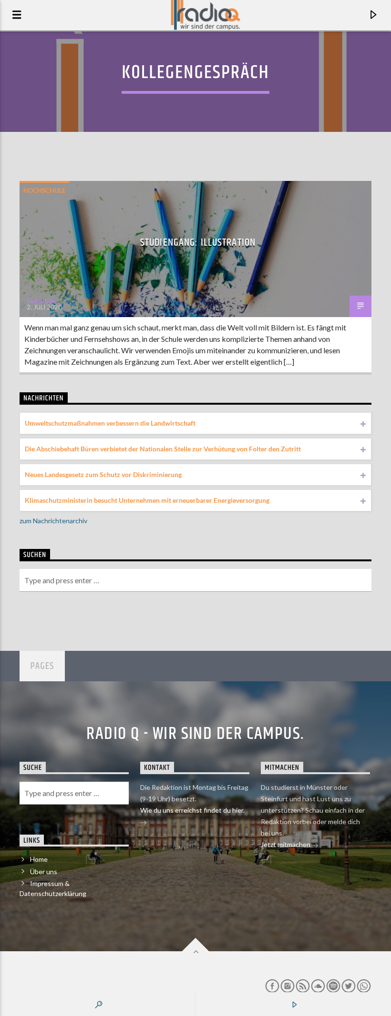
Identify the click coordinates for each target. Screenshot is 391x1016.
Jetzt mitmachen (286, 844)
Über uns (43, 871)
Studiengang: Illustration (198, 242)
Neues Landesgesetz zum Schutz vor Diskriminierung (103, 474)
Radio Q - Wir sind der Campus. (195, 734)
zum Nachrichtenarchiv (53, 521)
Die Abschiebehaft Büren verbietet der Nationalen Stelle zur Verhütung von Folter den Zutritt (163, 449)
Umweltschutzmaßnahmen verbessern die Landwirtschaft (110, 423)
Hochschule (44, 190)
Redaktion (41, 301)
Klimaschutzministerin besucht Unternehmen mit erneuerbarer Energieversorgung (147, 500)
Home (39, 859)
